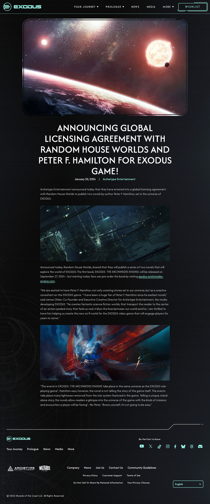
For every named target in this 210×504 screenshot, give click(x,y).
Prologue (113, 7)
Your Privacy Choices (138, 482)
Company (73, 468)
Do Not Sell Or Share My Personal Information (98, 482)
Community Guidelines (142, 468)
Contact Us (116, 468)
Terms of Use (133, 475)
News (135, 7)
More (167, 7)
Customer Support (112, 475)
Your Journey (84, 7)
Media (151, 7)
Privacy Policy (90, 475)
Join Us (100, 468)
